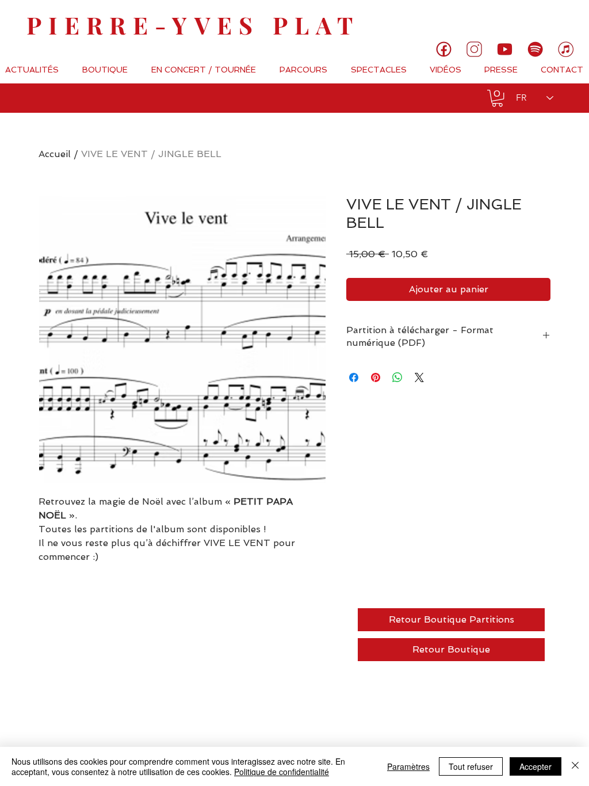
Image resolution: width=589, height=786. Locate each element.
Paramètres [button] (408, 766)
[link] (541, 20)
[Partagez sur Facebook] (354, 377)
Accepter (535, 766)
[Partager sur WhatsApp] (397, 377)
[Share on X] (419, 377)
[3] (474, 49)
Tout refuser (471, 766)
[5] (504, 49)
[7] (565, 49)
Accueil (55, 153)
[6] (535, 49)
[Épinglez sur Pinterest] (376, 377)
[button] (497, 98)
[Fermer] (575, 766)
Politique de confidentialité (281, 771)
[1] (444, 49)
